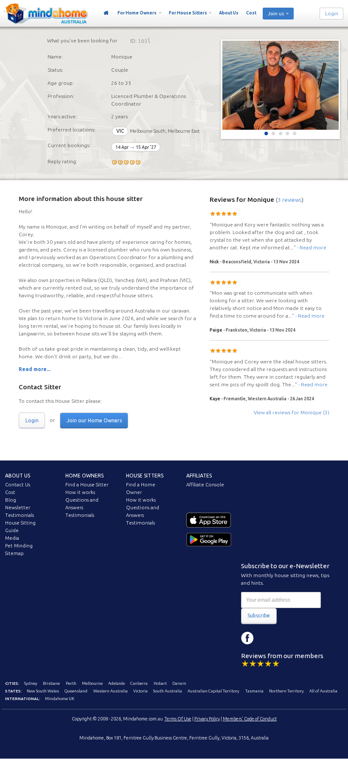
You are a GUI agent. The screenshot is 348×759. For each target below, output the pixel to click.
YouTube (285, 638)
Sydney (30, 683)
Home (106, 13)
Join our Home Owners (94, 420)
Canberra (139, 683)
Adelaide (116, 683)
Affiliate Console (205, 484)
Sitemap (14, 553)
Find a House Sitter (86, 484)
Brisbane (51, 683)
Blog (10, 499)
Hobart (160, 683)
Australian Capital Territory (213, 691)
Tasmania (254, 691)
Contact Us (17, 484)
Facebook (247, 638)
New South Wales (43, 691)
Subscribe (258, 615)
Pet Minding (19, 545)
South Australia (167, 691)
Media (12, 538)
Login (331, 13)
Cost (251, 12)
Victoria (140, 691)
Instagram (266, 638)
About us (17, 475)
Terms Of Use (178, 718)
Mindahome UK (59, 698)
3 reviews (290, 199)
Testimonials (19, 515)
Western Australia (110, 691)
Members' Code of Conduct (250, 718)
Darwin (179, 683)
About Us (229, 12)
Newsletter (17, 507)
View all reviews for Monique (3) (291, 412)
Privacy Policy (207, 718)
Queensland (76, 691)
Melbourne (92, 683)
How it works (80, 492)
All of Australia (323, 691)
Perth (71, 683)
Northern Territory (286, 691)
